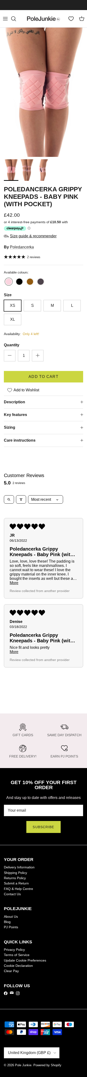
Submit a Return (16, 883)
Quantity (11, 345)
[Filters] (21, 499)
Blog (7, 922)
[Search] (16, 18)
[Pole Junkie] (43, 18)
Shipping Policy (15, 873)
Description (14, 402)
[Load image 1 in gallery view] (43, 92)
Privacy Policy (14, 950)
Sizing (9, 427)
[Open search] (9, 499)
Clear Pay (11, 971)
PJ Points (11, 927)
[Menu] (5, 18)
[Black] (19, 282)
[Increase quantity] (38, 355)
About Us (11, 916)
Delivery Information (19, 867)
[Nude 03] (40, 282)
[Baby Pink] (9, 282)
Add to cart (43, 377)
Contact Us (12, 894)
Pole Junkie (23, 1065)
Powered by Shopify (47, 1065)
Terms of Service (16, 955)
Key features (15, 415)
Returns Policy (15, 878)
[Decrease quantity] (9, 355)
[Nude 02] (30, 282)
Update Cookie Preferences (25, 960)
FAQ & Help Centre (18, 889)
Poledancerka (22, 247)
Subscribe (43, 827)
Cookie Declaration (18, 966)
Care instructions (20, 440)
